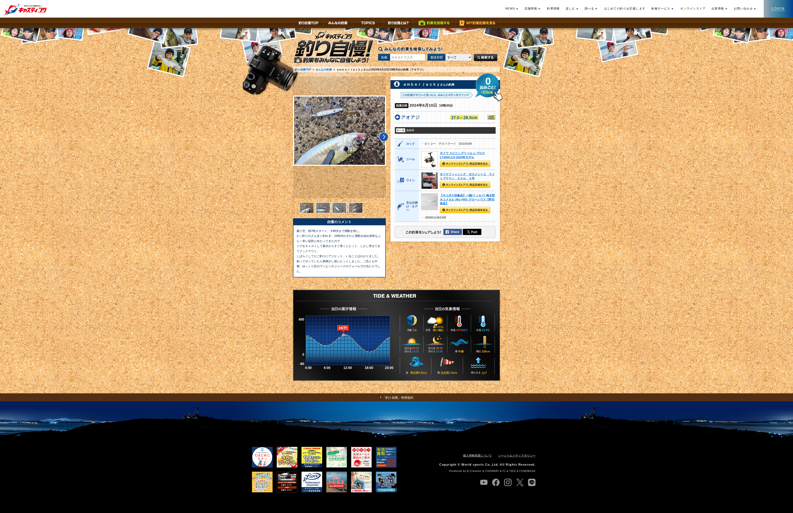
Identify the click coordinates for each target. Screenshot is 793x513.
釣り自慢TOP (303, 69)
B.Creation (474, 471)
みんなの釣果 (324, 69)
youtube (484, 482)
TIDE (512, 471)
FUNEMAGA (527, 471)
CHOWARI (492, 471)
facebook (496, 482)
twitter (520, 482)
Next (383, 137)
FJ (504, 471)
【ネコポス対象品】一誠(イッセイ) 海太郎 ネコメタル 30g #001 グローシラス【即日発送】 (467, 199)
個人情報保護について (477, 455)
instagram (508, 482)
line (531, 482)
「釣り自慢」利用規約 (397, 397)
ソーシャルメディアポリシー (516, 455)
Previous (295, 137)
